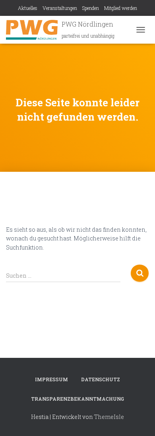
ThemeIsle (109, 417)
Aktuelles (27, 8)
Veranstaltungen (60, 8)
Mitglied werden (120, 8)
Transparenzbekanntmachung (77, 399)
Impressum (51, 379)
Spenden (90, 8)
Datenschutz (100, 379)
